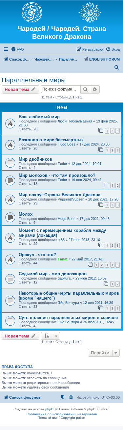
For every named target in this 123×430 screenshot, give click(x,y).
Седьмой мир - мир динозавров (53, 273)
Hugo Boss (66, 144)
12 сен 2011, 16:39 (98, 303)
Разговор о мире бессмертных (51, 139)
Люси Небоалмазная (75, 121)
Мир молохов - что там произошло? (57, 175)
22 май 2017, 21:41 (87, 259)
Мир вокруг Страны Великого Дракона (59, 194)
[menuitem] (17, 49)
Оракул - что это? (37, 254)
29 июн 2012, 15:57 (91, 278)
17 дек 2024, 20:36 (94, 144)
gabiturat (65, 278)
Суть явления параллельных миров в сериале (68, 317)
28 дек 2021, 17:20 (103, 199)
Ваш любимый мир (39, 116)
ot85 (61, 240)
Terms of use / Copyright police (61, 417)
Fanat (63, 259)
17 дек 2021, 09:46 (94, 219)
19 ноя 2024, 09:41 (86, 180)
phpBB (50, 409)
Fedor (62, 164)
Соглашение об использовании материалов (62, 414)
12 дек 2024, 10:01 (86, 164)
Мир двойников (35, 159)
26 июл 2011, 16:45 (98, 322)
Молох (25, 214)
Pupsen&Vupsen (71, 199)
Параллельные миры (34, 80)
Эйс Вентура (68, 303)
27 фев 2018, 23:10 (84, 240)
